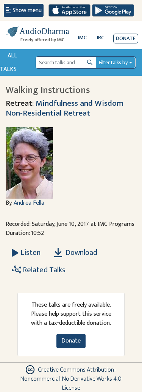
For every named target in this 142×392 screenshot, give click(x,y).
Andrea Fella (29, 203)
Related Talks (43, 270)
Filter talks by (113, 62)
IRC (100, 37)
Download (80, 252)
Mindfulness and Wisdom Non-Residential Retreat (64, 108)
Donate (126, 38)
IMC (82, 37)
